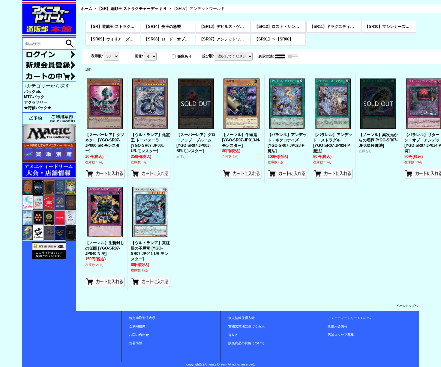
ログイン (49, 55)
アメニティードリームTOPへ (349, 318)
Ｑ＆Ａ (233, 334)
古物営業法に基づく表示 (246, 326)
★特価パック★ (37, 107)
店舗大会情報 (337, 326)
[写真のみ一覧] (281, 56)
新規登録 (49, 65)
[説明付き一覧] (294, 56)
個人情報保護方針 (241, 318)
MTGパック (34, 97)
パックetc (32, 91)
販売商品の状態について (246, 343)
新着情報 (135, 343)
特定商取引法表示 (142, 318)
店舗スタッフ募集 (341, 334)
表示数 (97, 56)
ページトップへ (407, 305)
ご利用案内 (137, 326)
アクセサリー (35, 102)
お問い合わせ (139, 334)
